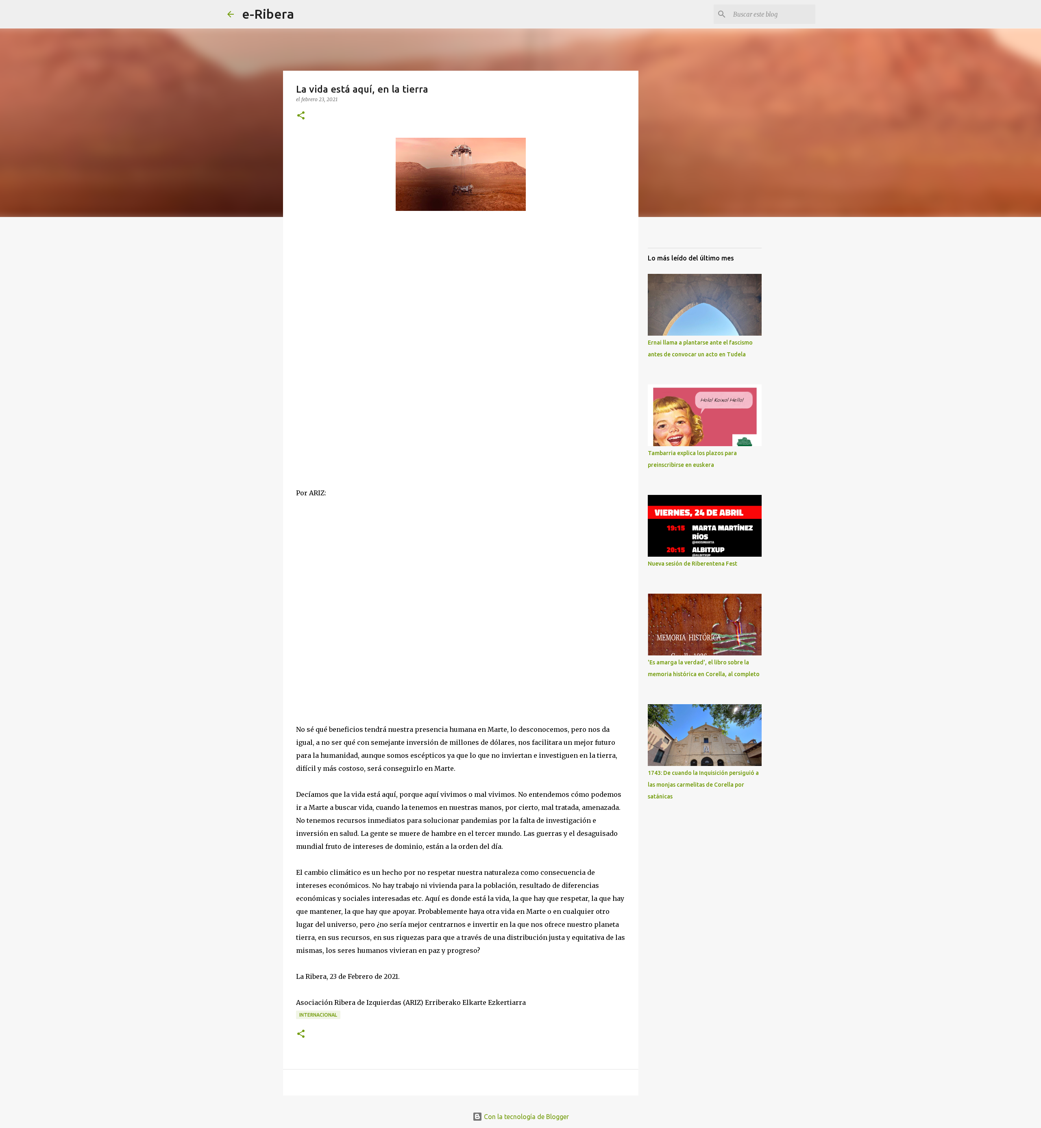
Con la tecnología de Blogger (525, 1116)
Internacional (318, 1014)
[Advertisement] (357, 305)
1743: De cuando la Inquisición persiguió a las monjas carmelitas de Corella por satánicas (703, 785)
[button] (301, 116)
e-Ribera (268, 14)
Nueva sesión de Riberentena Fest (692, 563)
